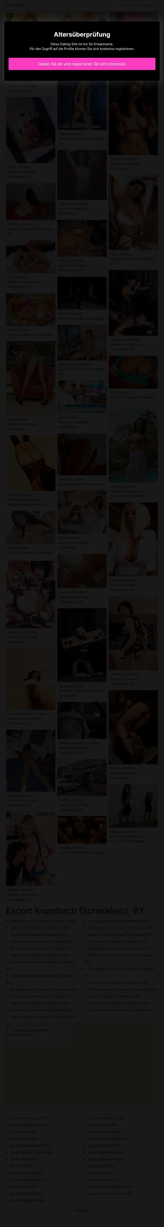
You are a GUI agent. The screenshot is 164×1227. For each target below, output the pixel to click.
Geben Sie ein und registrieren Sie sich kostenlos (82, 64)
